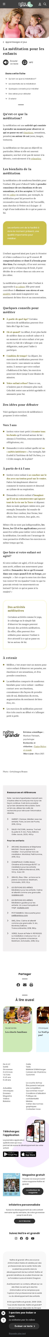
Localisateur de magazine (33, 1191)
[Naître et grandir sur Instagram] (16, 1238)
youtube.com (17, 895)
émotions (28, 132)
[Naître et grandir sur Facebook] (21, 1238)
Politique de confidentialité (32, 1097)
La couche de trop (34, 1082)
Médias (29, 1101)
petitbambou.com (20, 915)
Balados (6, 1101)
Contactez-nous (33, 1109)
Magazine (7, 1096)
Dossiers (7, 1093)
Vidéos (6, 1098)
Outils (28, 1064)
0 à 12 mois (8, 1072)
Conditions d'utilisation (36, 1093)
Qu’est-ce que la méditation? (22, 78)
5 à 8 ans (7, 1080)
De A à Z (6, 1064)
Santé (5, 1066)
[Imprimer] (31, 985)
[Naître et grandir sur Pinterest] (27, 1238)
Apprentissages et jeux (16, 42)
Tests (28, 1066)
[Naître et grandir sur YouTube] (32, 1238)
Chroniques (8, 1090)
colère (13, 194)
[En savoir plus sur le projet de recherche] (3, 1320)
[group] (17, 1029)
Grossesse (8, 1069)
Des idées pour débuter (20, 93)
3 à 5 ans (7, 1077)
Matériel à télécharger (36, 1069)
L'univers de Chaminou (36, 1072)
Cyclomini (30, 1074)
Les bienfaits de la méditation (22, 83)
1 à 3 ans (6, 1074)
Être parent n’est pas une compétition (35, 1086)
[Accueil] (24, 4)
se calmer (20, 286)
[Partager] (18, 985)
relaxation (36, 158)
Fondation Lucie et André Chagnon (25, 1278)
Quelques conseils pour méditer (24, 88)
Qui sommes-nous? (35, 1090)
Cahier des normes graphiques (34, 1105)
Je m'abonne (24, 1221)
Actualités (7, 1088)
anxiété (6, 293)
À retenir (13, 98)
